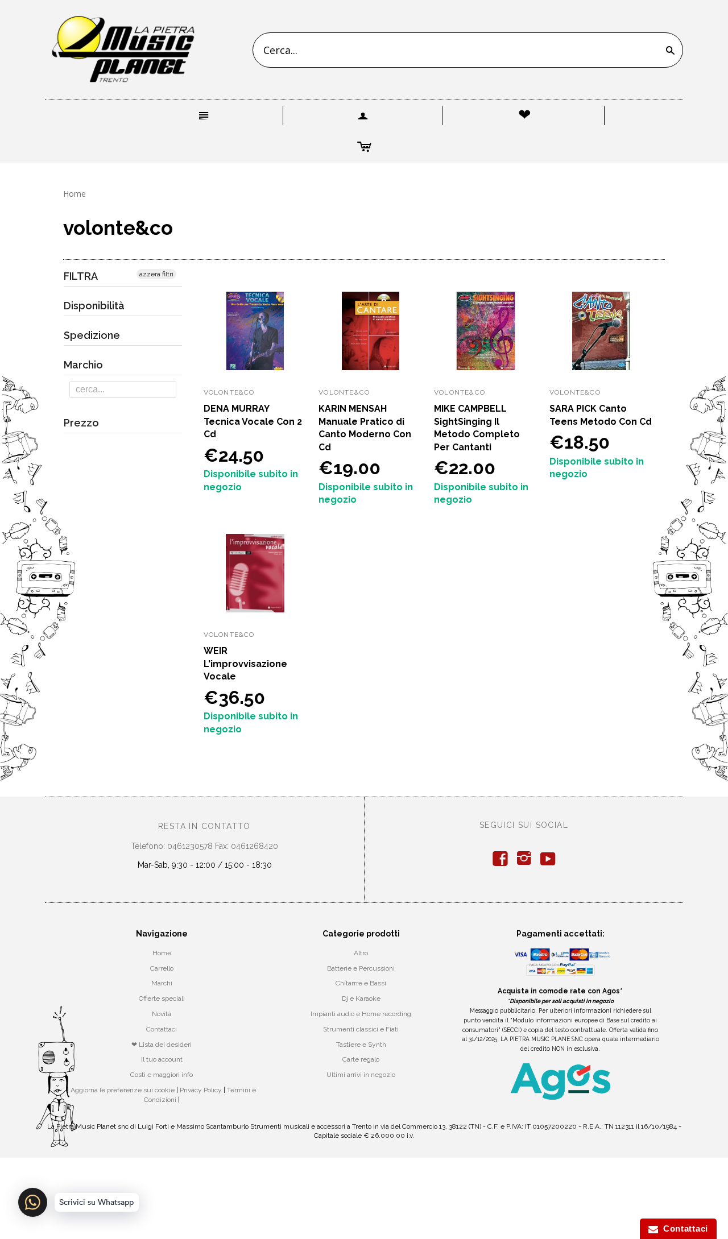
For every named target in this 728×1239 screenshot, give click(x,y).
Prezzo (81, 423)
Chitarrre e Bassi (361, 983)
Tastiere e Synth (361, 1045)
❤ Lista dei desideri (161, 1045)
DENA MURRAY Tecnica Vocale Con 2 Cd (253, 421)
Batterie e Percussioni (361, 968)
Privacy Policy (201, 1090)
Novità (161, 1014)
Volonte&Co (229, 392)
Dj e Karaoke (361, 998)
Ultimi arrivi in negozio (360, 1075)
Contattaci (161, 1029)
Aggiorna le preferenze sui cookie (123, 1090)
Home (74, 193)
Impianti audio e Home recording (361, 1014)
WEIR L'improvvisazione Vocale (245, 663)
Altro (361, 953)
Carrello (161, 968)
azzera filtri (156, 274)
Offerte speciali (162, 998)
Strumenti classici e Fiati (361, 1029)
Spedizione (92, 335)
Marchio (83, 365)
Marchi (161, 983)
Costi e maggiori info (161, 1075)
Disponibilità (94, 306)
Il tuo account (162, 1059)
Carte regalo (360, 1059)
